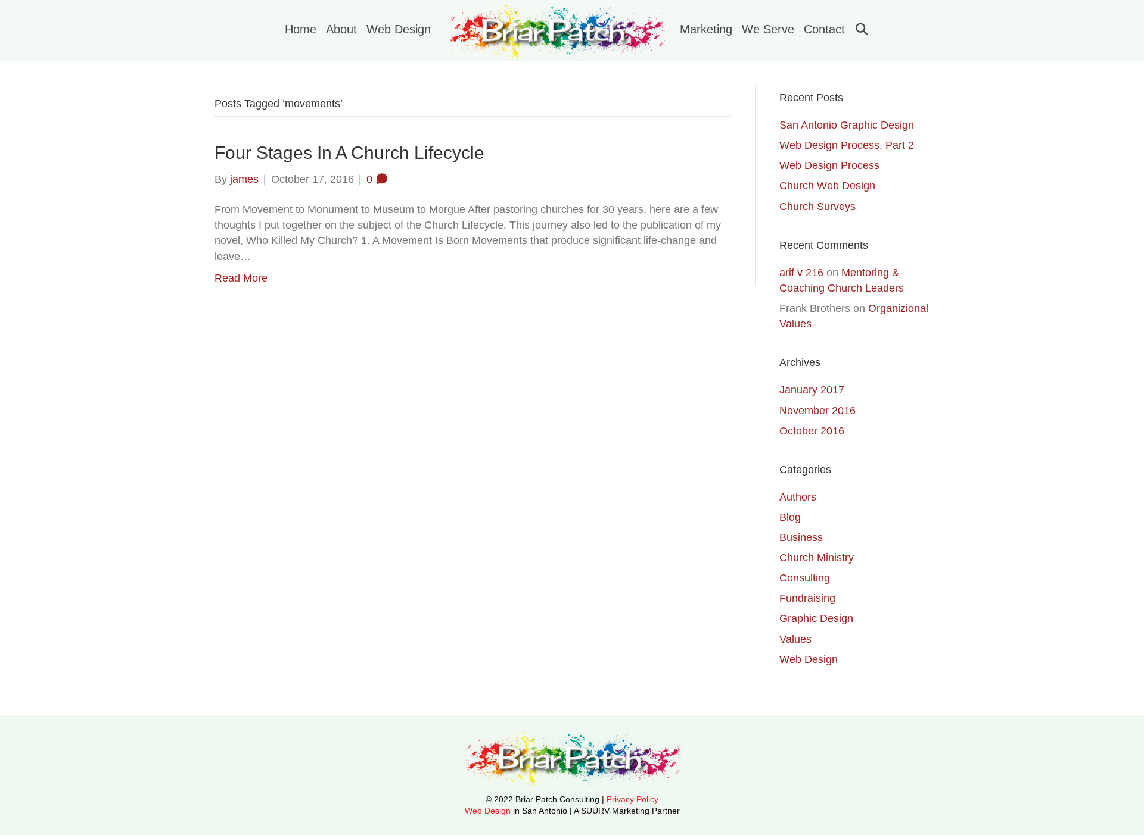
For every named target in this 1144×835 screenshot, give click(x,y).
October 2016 (811, 431)
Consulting (804, 578)
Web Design (398, 29)
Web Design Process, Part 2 (846, 145)
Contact (824, 29)
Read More (241, 278)
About (341, 29)
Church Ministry (816, 558)
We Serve (768, 29)
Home (300, 29)
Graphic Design (816, 618)
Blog (790, 517)
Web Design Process (829, 165)
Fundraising (807, 598)
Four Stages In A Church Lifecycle (349, 152)
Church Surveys (817, 206)
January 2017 (811, 390)
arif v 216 (801, 273)
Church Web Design (827, 186)
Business (801, 537)
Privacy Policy (632, 799)
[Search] (857, 29)
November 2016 (817, 411)
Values (795, 639)
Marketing (706, 29)
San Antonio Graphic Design (846, 125)
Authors (797, 497)
